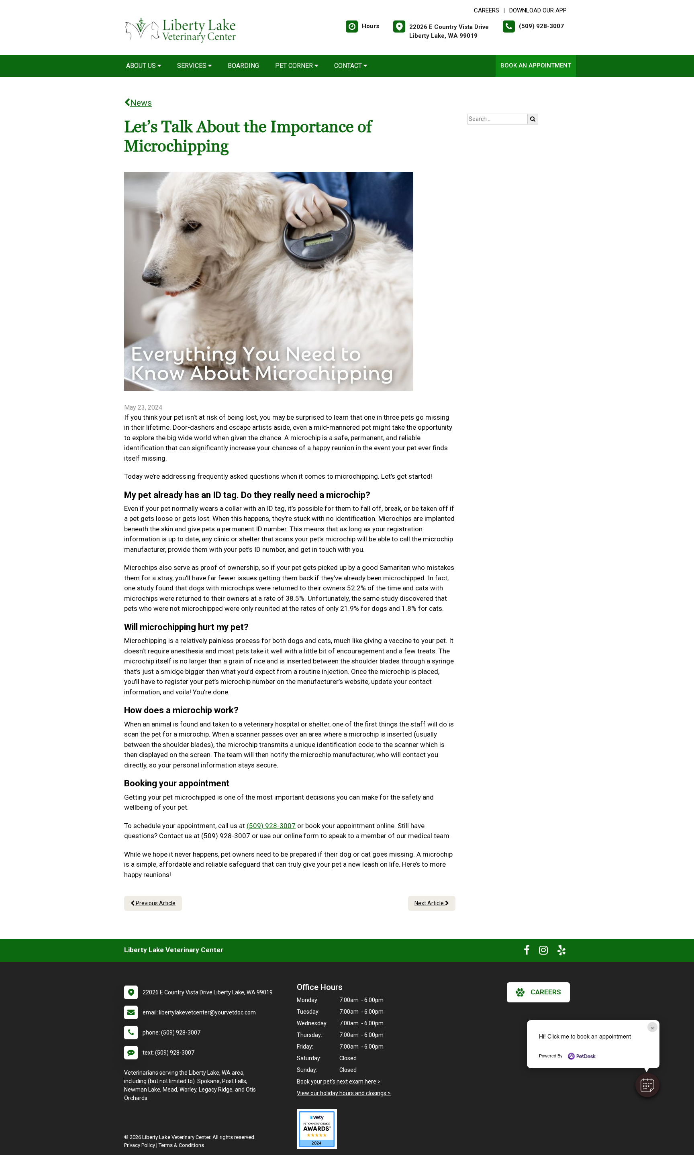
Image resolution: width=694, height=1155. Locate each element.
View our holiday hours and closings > (344, 1093)
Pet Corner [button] (294, 65)
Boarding (243, 65)
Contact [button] (348, 65)
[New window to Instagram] (543, 952)
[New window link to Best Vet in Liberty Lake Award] (319, 1129)
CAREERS (486, 10)
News (141, 103)
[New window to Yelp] (561, 952)
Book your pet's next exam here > (339, 1081)
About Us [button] (141, 65)
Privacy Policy (139, 1145)
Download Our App (538, 10)
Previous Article (155, 903)
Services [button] (192, 65)
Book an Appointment (535, 65)
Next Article (429, 903)
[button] (647, 1085)
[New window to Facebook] (527, 952)
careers (546, 992)
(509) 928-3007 (271, 826)
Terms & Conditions (181, 1145)
